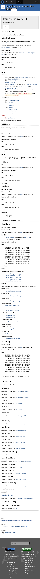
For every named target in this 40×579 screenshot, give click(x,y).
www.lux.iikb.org (20, 424)
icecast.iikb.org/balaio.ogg (12, 275)
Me (7, 2)
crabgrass (26, 554)
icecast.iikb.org (9, 237)
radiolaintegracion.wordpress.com (14, 329)
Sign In (37, 2)
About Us (11, 566)
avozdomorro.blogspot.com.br (13, 322)
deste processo (10, 43)
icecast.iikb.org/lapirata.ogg (13, 279)
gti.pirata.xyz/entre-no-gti (15, 81)
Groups (20, 2)
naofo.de (11, 107)
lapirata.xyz (12, 105)
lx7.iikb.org (26, 391)
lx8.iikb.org (26, 397)
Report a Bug (29, 560)
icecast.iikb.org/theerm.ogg (12, 281)
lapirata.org (12, 104)
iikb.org (29, 520)
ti (6, 520)
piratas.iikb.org (5, 47)
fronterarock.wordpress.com (13, 334)
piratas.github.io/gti (10, 88)
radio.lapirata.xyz (10, 317)
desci (21, 136)
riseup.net (8, 554)
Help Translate (29, 573)
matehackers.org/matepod (12, 305)
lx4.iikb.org (19, 391)
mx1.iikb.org (25, 416)
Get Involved (29, 570)
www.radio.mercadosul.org (12, 338)
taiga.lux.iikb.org (20, 448)
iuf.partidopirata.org (13, 100)
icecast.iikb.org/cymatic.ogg (13, 277)
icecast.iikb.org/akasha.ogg (13, 274)
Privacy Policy (13, 573)
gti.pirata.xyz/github (23, 86)
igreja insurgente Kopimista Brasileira (20, 7)
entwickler (18, 455)
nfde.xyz (11, 113)
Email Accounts (13, 568)
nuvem (3, 520)
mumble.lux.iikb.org (21, 430)
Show (6, 27)
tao (16, 508)
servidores (24, 520)
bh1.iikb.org (19, 467)
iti (8, 520)
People (13, 2)
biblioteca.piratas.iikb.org (22, 77)
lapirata (11, 102)
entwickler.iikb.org (15, 79)
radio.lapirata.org (10, 315)
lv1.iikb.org (27, 237)
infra (10, 520)
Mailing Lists (12, 570)
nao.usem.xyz (13, 109)
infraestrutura (16, 520)
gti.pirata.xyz (11, 84)
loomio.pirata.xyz (22, 90)
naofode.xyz (12, 111)
